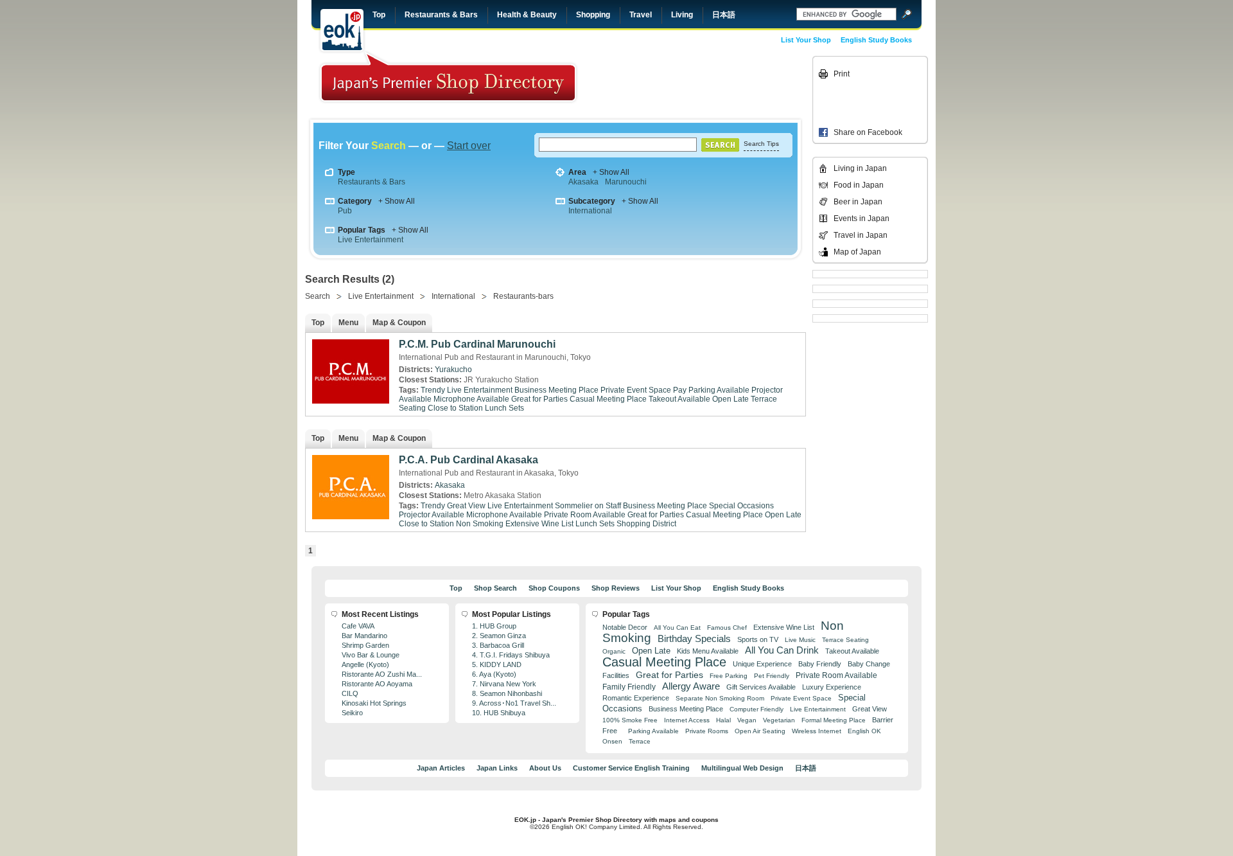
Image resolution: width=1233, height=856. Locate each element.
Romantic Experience (635, 698)
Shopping (593, 14)
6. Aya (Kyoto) (494, 674)
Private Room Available (584, 514)
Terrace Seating (845, 639)
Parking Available (653, 731)
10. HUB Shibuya (498, 713)
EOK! (342, 30)
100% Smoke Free (630, 720)
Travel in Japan (861, 235)
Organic (613, 651)
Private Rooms (706, 731)
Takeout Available (679, 399)
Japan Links (497, 768)
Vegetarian (779, 720)
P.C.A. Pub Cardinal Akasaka (468, 459)
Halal (723, 720)
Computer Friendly (756, 709)
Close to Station (455, 408)
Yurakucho (453, 369)
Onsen (612, 741)
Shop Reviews (615, 588)
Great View (466, 505)
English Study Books (876, 40)
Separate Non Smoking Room (720, 698)
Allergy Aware (691, 686)
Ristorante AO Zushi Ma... (382, 674)
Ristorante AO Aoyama (377, 684)
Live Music (800, 639)
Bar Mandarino (364, 635)
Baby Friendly (819, 664)
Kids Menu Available (708, 651)
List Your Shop (806, 40)
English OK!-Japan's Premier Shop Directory (448, 76)
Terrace (640, 741)
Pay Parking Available (711, 390)
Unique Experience (762, 664)
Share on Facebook (868, 132)
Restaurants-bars (523, 296)
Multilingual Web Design (742, 768)
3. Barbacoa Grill (498, 645)
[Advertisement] (720, 85)
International (590, 210)
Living (682, 14)
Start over (469, 145)
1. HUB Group (494, 626)
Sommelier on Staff (588, 505)
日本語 (723, 14)
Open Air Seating (760, 731)
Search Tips (761, 143)
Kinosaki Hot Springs (374, 703)
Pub (345, 210)
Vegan (746, 720)
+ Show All (611, 172)
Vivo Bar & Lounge (370, 655)
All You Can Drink (782, 650)
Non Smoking (479, 523)
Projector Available (431, 514)
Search (317, 296)
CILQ (350, 693)
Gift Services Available (761, 687)
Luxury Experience (831, 687)
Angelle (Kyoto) (365, 664)
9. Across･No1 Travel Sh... (514, 703)
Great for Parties (539, 399)
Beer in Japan (858, 201)
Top (378, 14)
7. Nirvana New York (504, 684)
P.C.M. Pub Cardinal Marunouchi (477, 344)
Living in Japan (860, 168)
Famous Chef (727, 627)
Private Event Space (635, 390)
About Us (545, 768)
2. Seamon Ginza (499, 635)
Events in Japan (861, 218)
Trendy (433, 390)
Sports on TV (757, 639)
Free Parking (729, 675)
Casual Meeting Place (608, 399)
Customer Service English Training (631, 768)
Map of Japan (857, 251)
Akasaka (583, 181)
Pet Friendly (771, 675)
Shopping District (646, 523)
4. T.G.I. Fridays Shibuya (511, 655)
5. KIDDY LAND (496, 664)
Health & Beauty (527, 14)
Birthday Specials (694, 639)
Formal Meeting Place (833, 720)
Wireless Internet (816, 731)
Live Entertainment (370, 239)
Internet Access (687, 720)
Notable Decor (624, 627)
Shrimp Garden (365, 645)
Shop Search (495, 588)
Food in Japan (859, 185)
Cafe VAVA (358, 626)
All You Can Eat (677, 627)
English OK (864, 731)
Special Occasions (741, 505)
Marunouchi (626, 181)
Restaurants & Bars (441, 14)
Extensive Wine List (539, 523)
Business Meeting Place (556, 390)
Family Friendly (629, 686)
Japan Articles (441, 768)
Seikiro (352, 713)
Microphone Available (471, 399)
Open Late (730, 399)
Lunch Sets (504, 408)
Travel (640, 14)
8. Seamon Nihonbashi (507, 693)
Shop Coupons (554, 588)
